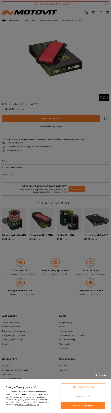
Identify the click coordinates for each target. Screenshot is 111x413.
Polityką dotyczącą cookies (31, 394)
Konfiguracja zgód (83, 396)
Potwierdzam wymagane (83, 387)
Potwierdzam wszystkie (83, 405)
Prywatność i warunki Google (27, 405)
